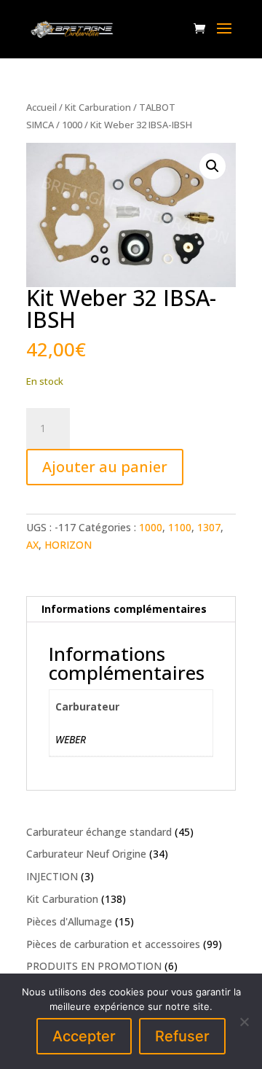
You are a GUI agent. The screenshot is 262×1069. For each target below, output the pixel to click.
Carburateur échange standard (99, 832)
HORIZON (68, 545)
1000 (72, 124)
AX (32, 545)
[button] (212, 166)
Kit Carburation (98, 107)
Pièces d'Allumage (69, 921)
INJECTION (52, 876)
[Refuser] (244, 1021)
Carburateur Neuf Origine (86, 854)
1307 (209, 527)
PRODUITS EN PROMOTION (94, 966)
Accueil (41, 107)
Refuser (182, 1036)
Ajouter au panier (104, 467)
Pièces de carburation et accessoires (113, 944)
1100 (179, 527)
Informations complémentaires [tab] (124, 609)
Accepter (84, 1036)
